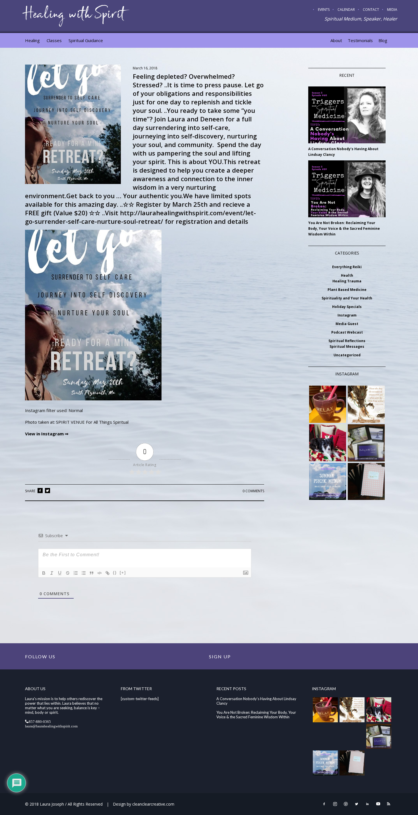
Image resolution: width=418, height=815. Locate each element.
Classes (54, 40)
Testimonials (360, 40)
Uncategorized (347, 355)
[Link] (107, 573)
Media (392, 9)
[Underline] (60, 573)
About (336, 40)
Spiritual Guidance (86, 40)
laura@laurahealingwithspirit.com (51, 726)
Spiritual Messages (347, 346)
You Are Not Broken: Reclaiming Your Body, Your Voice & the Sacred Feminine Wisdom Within (344, 228)
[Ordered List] (76, 573)
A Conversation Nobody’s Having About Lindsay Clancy (343, 151)
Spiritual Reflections (346, 340)
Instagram (347, 315)
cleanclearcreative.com (153, 804)
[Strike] (68, 573)
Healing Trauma (346, 281)
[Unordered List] (84, 573)
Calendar (346, 9)
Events (324, 9)
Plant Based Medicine (347, 289)
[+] (123, 572)
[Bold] (44, 573)
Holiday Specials (347, 306)
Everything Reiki (347, 266)
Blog (382, 40)
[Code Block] (100, 573)
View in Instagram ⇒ (47, 434)
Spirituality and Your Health (347, 298)
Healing (32, 40)
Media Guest (347, 323)
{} (115, 572)
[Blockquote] (92, 573)
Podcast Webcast (347, 332)
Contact (371, 9)
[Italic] (52, 573)
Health (347, 275)
